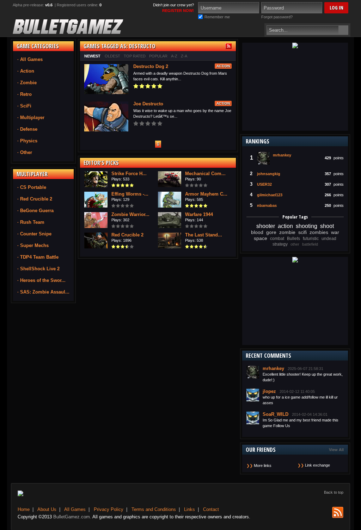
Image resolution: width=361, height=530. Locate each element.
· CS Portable (31, 187)
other (294, 244)
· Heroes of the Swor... (41, 280)
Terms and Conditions (153, 509)
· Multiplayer (30, 117)
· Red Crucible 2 (34, 199)
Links (189, 509)
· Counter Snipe (34, 233)
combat (277, 238)
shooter (265, 226)
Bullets (293, 238)
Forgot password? (277, 17)
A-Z (174, 56)
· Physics (27, 140)
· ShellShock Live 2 (38, 268)
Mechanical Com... (205, 173)
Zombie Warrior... (130, 214)
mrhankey (282, 155)
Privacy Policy (108, 509)
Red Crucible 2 (127, 235)
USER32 (264, 184)
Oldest (112, 56)
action (285, 226)
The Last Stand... (203, 235)
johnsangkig (268, 174)
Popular (158, 56)
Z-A (184, 56)
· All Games (30, 59)
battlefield (310, 244)
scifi (302, 232)
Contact (211, 509)
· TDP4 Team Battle (38, 257)
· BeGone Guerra (35, 210)
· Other (24, 152)
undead (329, 238)
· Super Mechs (33, 245)
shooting (306, 226)
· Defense (27, 129)
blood (257, 232)
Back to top (333, 492)
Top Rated (135, 56)
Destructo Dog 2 (150, 66)
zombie (287, 232)
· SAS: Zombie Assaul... (43, 292)
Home (24, 509)
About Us (46, 509)
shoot (327, 226)
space (260, 238)
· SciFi (24, 106)
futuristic (311, 238)
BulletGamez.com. (72, 516)
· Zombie (27, 82)
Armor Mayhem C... (206, 194)
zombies (319, 232)
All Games (75, 509)
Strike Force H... (129, 173)
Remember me (217, 17)
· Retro (24, 94)
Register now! (178, 10)
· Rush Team (30, 222)
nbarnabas (267, 205)
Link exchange (317, 465)
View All (336, 450)
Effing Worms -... (129, 194)
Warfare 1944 (199, 214)
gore (271, 232)
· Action (25, 71)
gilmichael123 (269, 195)
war (335, 232)
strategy (280, 244)
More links (262, 465)
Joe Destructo (148, 103)
